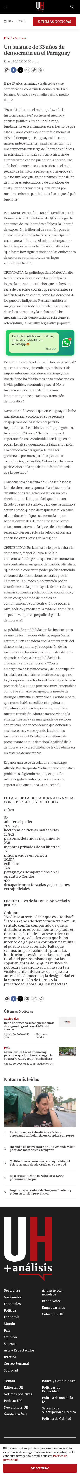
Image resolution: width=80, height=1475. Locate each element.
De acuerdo (40, 1468)
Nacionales (11, 1018)
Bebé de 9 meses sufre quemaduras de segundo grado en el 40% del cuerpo (29, 1026)
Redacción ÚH (45, 1063)
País (7, 1048)
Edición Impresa (15, 38)
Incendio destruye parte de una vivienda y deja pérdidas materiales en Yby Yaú (42, 1148)
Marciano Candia (41, 1036)
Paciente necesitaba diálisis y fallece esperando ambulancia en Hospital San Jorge (42, 1134)
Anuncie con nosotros (52, 1292)
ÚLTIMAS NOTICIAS (54, 22)
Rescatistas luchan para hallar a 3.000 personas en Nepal (37, 1177)
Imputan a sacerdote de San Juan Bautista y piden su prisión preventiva (40, 1192)
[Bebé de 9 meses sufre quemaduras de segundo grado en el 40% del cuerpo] (67, 1022)
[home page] (40, 7)
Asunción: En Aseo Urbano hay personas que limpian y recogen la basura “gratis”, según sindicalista (28, 1055)
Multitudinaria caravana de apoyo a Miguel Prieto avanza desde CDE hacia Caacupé (40, 1163)
